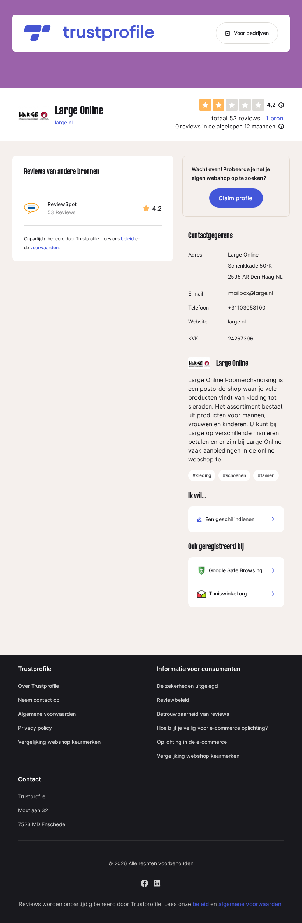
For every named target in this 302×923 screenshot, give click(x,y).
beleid (127, 238)
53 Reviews (62, 212)
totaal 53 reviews (235, 118)
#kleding (202, 475)
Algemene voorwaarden (47, 714)
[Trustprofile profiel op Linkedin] (157, 882)
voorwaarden (44, 247)
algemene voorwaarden (249, 904)
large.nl (64, 122)
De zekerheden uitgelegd (187, 686)
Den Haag (262, 276)
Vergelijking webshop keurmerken (59, 742)
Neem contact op (39, 700)
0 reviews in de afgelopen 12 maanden (225, 126)
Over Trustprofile (38, 686)
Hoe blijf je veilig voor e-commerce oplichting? (212, 728)
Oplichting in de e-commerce (192, 742)
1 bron (275, 118)
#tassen (266, 475)
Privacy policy (35, 728)
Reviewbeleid (173, 700)
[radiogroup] (231, 105)
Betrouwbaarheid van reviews (193, 714)
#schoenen (234, 475)
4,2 (275, 105)
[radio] (205, 105)
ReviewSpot (62, 204)
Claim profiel (236, 198)
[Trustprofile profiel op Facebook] (144, 882)
